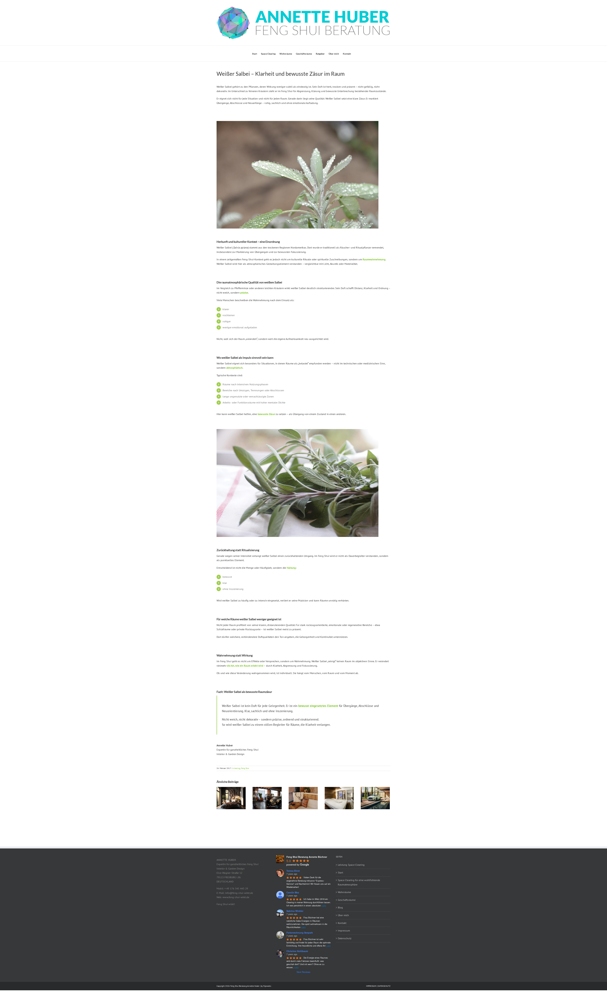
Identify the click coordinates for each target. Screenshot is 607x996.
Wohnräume (344, 892)
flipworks (267, 986)
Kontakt (342, 923)
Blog (340, 907)
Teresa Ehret (293, 870)
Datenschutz (345, 938)
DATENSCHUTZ (384, 986)
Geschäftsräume (347, 899)
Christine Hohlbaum (297, 951)
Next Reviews (303, 972)
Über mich (343, 915)
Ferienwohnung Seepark (299, 932)
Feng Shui (245, 768)
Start (340, 872)
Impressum (344, 930)
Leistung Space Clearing (351, 864)
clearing (236, 768)
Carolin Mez (292, 892)
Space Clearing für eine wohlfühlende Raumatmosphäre (359, 882)
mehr (324, 905)
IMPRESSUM (371, 986)
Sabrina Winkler (294, 910)
